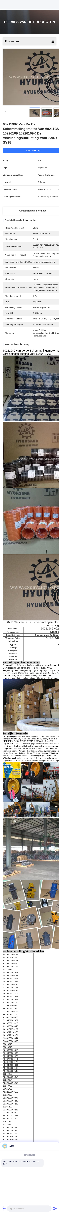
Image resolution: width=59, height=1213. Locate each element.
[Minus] (55, 1146)
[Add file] (4, 1208)
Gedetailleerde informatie (32, 211)
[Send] (55, 1208)
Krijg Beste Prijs (33, 151)
